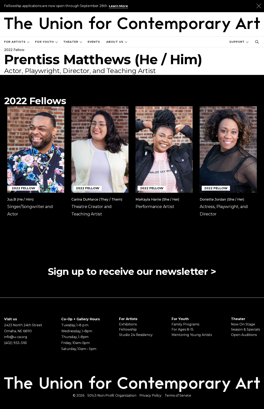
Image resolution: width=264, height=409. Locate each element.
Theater (70, 41)
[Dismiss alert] (259, 6)
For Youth (44, 41)
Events (94, 41)
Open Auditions (244, 335)
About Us (114, 41)
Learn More (118, 6)
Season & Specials (245, 329)
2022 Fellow (23, 188)
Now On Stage (243, 324)
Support (237, 41)
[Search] (257, 42)
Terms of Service (178, 395)
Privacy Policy (150, 395)
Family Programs (185, 324)
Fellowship (128, 329)
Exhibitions (128, 324)
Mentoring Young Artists (192, 335)
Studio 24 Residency (136, 335)
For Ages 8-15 (182, 329)
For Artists (15, 41)
